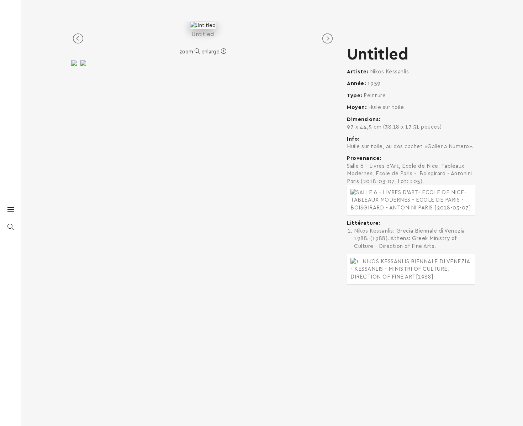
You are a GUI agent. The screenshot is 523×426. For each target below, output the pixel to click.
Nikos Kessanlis (389, 71)
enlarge (211, 51)
